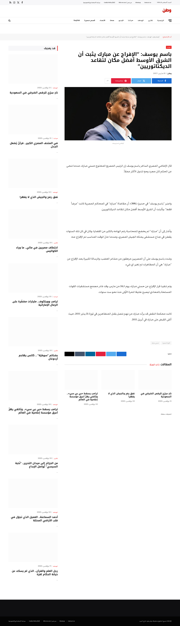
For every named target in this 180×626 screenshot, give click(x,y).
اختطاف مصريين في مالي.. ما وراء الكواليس (37, 249)
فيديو (121, 20)
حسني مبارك (155, 343)
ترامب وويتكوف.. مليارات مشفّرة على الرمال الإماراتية (35, 303)
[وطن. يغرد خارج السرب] (167, 11)
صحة (112, 20)
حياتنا (130, 20)
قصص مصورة (89, 20)
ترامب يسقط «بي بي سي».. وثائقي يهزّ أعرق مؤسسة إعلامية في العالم (82, 396)
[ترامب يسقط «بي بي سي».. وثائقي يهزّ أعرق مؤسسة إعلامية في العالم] (81, 380)
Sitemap (138, 2)
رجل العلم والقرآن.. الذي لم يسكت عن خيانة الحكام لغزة (35, 572)
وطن (169, 73)
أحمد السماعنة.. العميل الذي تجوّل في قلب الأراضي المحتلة (34, 518)
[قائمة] (170, 20)
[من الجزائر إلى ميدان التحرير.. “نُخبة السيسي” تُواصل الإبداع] (33, 439)
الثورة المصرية (166, 343)
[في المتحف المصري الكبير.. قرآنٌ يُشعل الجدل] (33, 119)
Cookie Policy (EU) (109, 2)
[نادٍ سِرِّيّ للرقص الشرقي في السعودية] (155, 380)
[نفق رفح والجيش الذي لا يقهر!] (118, 380)
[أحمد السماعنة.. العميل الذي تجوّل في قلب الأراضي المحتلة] (33, 493)
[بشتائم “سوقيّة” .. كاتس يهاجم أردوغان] (33, 331)
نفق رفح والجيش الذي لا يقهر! (121, 395)
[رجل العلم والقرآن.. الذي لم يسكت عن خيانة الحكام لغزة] (33, 547)
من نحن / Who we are (125, 2)
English (77, 20)
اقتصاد (102, 20)
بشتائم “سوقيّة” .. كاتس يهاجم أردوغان (38, 357)
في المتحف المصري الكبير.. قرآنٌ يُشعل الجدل (34, 144)
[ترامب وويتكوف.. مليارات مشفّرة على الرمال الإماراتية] (33, 278)
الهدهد (141, 20)
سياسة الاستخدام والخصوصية (91, 2)
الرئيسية (160, 20)
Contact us (147, 2)
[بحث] (9, 20)
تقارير (150, 20)
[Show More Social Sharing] (107, 81)
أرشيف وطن (156, 37)
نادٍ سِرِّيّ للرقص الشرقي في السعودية (156, 395)
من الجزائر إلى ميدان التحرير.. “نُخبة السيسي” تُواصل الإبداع (36, 464)
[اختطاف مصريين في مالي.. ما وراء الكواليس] (33, 224)
